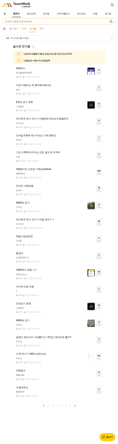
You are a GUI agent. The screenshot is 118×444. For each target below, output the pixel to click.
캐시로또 (81, 13)
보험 (95, 13)
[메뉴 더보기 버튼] (4, 29)
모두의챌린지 (63, 13)
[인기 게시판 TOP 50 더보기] (112, 38)
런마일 (46, 13)
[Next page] (75, 405)
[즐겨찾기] (33, 46)
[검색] (112, 5)
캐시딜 (108, 13)
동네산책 (31, 13)
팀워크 (16, 13)
